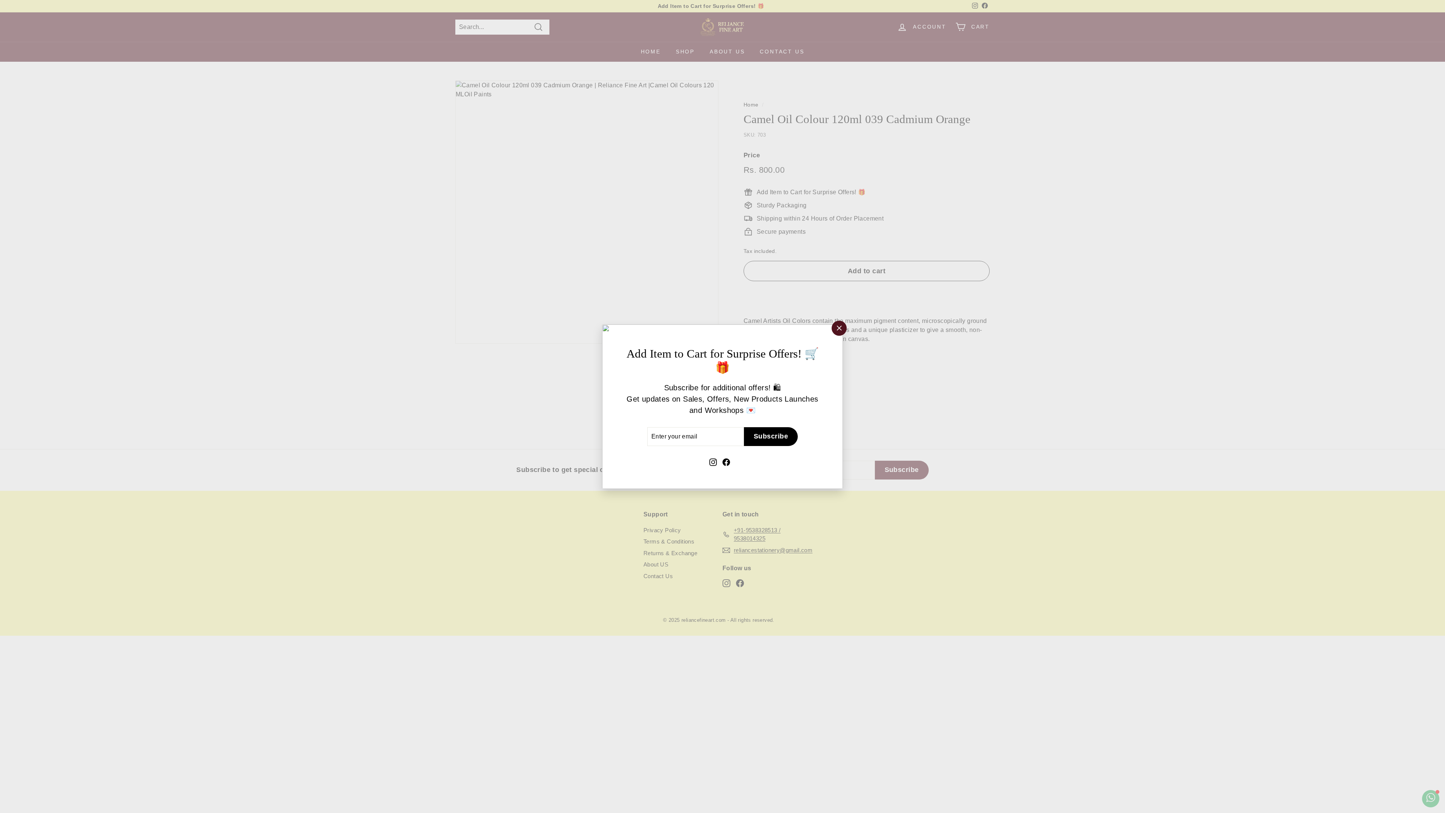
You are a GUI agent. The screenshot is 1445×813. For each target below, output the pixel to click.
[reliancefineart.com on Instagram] (713, 461)
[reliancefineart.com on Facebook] (726, 461)
